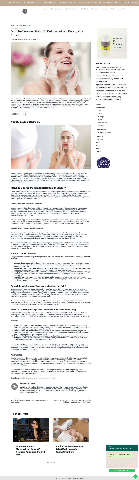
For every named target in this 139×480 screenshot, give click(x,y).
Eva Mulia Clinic (17, 39)
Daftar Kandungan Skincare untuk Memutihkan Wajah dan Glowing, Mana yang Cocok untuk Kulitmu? (110, 70)
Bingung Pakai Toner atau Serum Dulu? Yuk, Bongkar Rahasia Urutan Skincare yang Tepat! (72, 400)
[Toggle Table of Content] (23, 114)
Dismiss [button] (134, 2)
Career (45, 13)
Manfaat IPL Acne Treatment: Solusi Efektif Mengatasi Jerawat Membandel (70, 449)
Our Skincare (70, 9)
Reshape (101, 117)
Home (45, 9)
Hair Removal (103, 123)
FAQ (112, 9)
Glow (99, 114)
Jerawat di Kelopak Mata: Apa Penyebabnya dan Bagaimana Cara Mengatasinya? (109, 78)
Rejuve (100, 120)
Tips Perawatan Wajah (18, 28)
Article (104, 9)
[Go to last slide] (16, 439)
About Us (121, 9)
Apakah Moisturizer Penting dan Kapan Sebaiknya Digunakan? (29, 400)
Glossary (95, 9)
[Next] (85, 439)
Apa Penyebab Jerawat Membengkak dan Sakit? (38, 378)
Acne (100, 111)
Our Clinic (84, 9)
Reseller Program (104, 133)
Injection (101, 126)
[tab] (47, 462)
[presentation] (31, 430)
